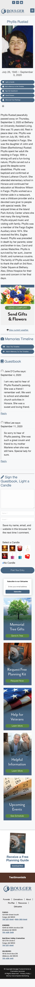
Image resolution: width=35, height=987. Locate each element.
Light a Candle (9, 82)
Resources (22, 903)
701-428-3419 (8, 932)
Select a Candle (11, 542)
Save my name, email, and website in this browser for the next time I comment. (17, 529)
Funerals (6, 899)
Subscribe (17, 592)
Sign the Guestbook (11, 91)
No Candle (9, 562)
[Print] (3, 105)
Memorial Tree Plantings (12, 100)
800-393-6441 (21, 919)
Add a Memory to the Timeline (14, 86)
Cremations (18, 899)
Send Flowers (9, 95)
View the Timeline (12, 347)
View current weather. (19, 330)
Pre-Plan (11, 903)
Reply (4, 413)
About (28, 899)
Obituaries (18, 907)
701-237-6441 (8, 919)
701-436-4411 (7, 958)
